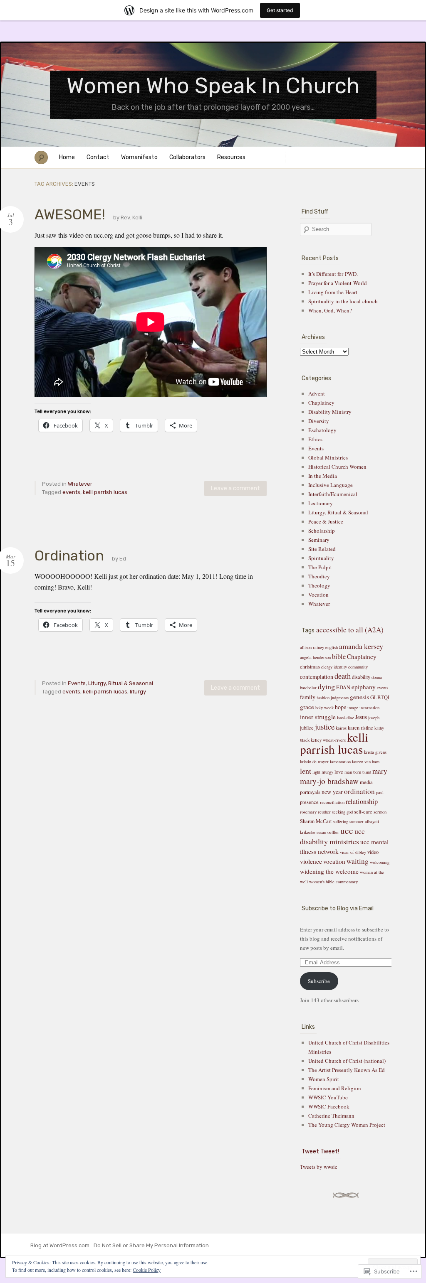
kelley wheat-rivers (328, 740)
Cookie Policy (147, 1269)
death (342, 676)
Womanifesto (139, 157)
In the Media (322, 475)
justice (324, 726)
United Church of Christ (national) (347, 1060)
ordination (359, 791)
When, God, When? (330, 310)
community (358, 667)
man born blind (357, 772)
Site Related (322, 549)
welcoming (379, 862)
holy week (324, 707)
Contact (98, 157)
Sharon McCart (316, 821)
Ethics (315, 439)
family (307, 697)
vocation (334, 861)
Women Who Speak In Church (213, 85)
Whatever (80, 484)
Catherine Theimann (331, 1115)
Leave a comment (235, 488)
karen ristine (360, 727)
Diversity (318, 421)
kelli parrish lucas (105, 492)
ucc (346, 830)
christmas (310, 666)
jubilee (307, 727)
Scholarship (321, 530)
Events (77, 683)
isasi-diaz (345, 717)
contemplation (316, 677)
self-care (363, 811)
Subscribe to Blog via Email (338, 908)
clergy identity (334, 667)
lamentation (340, 761)
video (373, 851)
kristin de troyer (314, 761)
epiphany (364, 687)
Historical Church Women (337, 466)
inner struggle (318, 717)
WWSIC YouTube (328, 1097)
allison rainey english (319, 647)
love (338, 771)
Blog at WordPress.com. (60, 1245)
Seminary (318, 539)
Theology (319, 585)
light (316, 772)
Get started (280, 10)
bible (339, 656)
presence (309, 802)
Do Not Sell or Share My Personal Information (151, 1245)
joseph (373, 717)
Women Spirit (323, 1079)
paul (380, 792)
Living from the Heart (332, 292)
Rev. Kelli (131, 217)
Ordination (69, 555)
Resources (231, 157)
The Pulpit (320, 567)
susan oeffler (328, 832)
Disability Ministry (330, 411)
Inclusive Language (330, 485)
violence (311, 861)
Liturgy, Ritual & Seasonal (120, 683)
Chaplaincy (321, 402)
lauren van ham (365, 761)
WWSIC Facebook (328, 1106)
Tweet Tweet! (320, 1151)
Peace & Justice (325, 521)
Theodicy (319, 576)
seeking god (342, 812)
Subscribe (319, 981)
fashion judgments (333, 697)
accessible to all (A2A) (350, 629)
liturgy (138, 691)
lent (305, 771)
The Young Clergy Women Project (346, 1124)
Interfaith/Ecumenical (332, 494)
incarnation (369, 707)
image (352, 707)
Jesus (361, 717)
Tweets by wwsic (318, 1166)
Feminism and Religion (334, 1088)
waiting (358, 861)
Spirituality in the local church (343, 301)
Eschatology (322, 430)
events (71, 492)
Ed (122, 558)
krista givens (375, 752)
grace (307, 707)
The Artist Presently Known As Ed (346, 1070)
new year (332, 792)
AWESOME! (70, 214)
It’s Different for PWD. (333, 274)
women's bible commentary (333, 882)
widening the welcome (329, 871)
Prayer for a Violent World (337, 283)
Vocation (318, 594)
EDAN (343, 687)
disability (361, 677)
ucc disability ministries (332, 836)
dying (326, 686)
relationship (362, 801)
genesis (359, 697)
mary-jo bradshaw (329, 781)
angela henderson (315, 657)
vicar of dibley (353, 852)
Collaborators (187, 157)
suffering (340, 821)
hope (340, 707)
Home (67, 157)
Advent (316, 393)
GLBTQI (379, 697)
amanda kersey (361, 646)
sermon (380, 812)
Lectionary (320, 503)
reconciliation (332, 802)
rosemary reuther (315, 812)
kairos (341, 728)
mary (379, 771)
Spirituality (321, 558)
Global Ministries (328, 457)
